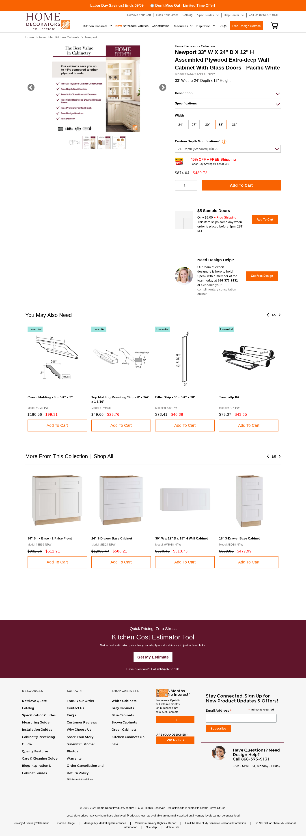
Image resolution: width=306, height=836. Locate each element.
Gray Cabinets (123, 708)
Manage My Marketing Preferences (105, 823)
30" (207, 124)
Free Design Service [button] (246, 26)
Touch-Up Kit (229, 397)
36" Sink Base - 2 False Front (50, 538)
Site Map (151, 827)
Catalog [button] (187, 15)
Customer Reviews (82, 722)
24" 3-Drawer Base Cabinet (111, 538)
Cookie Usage (66, 823)
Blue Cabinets (123, 715)
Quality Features (35, 751)
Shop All (103, 456)
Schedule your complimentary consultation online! (216, 289)
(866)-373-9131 (168, 669)
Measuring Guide (36, 722)
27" (194, 124)
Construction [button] (161, 26)
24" (180, 124)
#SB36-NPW (43, 544)
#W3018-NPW (172, 544)
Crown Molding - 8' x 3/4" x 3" (50, 397)
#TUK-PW (233, 407)
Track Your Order (80, 701)
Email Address (240, 710)
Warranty (74, 758)
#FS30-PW (170, 407)
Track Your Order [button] (167, 15)
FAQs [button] (222, 26)
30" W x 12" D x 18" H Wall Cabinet (181, 538)
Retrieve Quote (34, 701)
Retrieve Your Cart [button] (139, 15)
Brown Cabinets (124, 722)
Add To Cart (241, 185)
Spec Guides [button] (205, 15)
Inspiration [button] (203, 26)
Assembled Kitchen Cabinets (59, 37)
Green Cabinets (124, 730)
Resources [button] (180, 26)
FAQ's (71, 715)
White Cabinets (124, 701)
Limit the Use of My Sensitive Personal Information (215, 823)
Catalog (28, 708)
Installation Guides (37, 730)
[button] (274, 25)
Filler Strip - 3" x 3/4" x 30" (175, 397)
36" (234, 124)
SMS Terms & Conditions (80, 779)
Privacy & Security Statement (31, 823)
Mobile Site (172, 827)
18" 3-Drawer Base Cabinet (239, 538)
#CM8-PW (42, 407)
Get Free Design (262, 275)
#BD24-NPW (107, 544)
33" (221, 124)
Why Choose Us (79, 730)
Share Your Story (80, 737)
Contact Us (75, 708)
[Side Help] (223, 141)
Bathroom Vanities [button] (132, 26)
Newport (91, 37)
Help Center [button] (231, 15)
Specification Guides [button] (39, 715)
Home (29, 37)
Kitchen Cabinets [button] (95, 26)
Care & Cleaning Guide (40, 758)
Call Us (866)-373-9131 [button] (263, 15)
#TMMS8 (105, 407)
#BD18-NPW (235, 544)
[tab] (228, 93)
